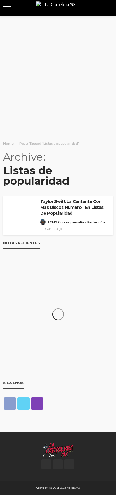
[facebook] (10, 403)
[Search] (107, 8)
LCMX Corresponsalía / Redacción (76, 222)
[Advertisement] (58, 77)
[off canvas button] (7, 8)
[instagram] (37, 403)
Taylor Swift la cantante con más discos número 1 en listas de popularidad (72, 207)
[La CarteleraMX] (58, 449)
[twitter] (23, 403)
